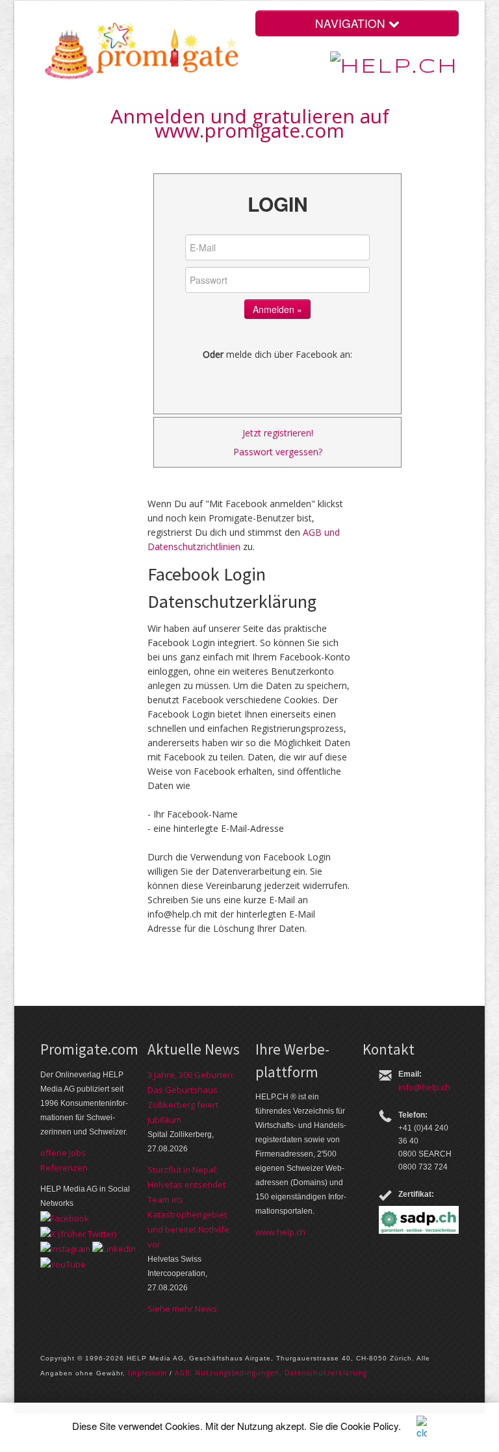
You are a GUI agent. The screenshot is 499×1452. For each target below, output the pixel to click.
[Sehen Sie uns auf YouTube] (63, 1263)
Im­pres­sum (147, 1372)
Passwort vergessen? (277, 451)
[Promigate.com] (142, 53)
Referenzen (64, 1167)
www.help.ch (280, 1232)
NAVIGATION (352, 23)
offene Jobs (63, 1152)
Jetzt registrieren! (277, 433)
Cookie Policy (369, 1426)
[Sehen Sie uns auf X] (78, 1232)
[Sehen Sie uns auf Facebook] (64, 1217)
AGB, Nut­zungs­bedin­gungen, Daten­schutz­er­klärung (271, 1372)
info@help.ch (424, 1087)
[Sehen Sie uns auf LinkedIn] (114, 1248)
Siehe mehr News (182, 1308)
